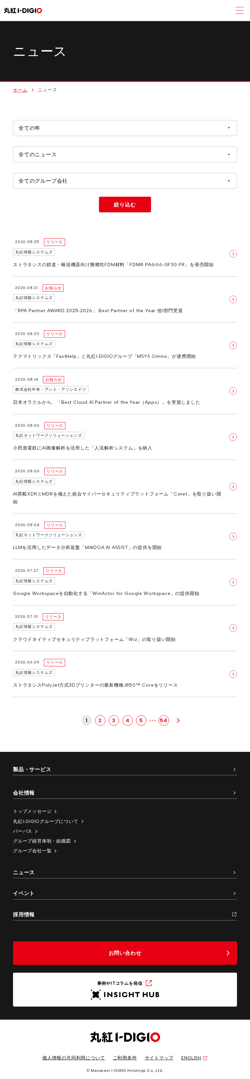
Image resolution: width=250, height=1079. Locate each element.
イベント (24, 893)
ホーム (20, 90)
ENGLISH (191, 1057)
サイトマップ (159, 1057)
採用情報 (24, 914)
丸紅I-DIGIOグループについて (45, 821)
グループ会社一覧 (32, 850)
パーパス (22, 831)
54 (163, 720)
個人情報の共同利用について (73, 1057)
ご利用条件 (125, 1057)
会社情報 (24, 793)
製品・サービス (32, 769)
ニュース (24, 872)
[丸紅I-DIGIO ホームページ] (23, 11)
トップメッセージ (32, 811)
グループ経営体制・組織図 (42, 840)
